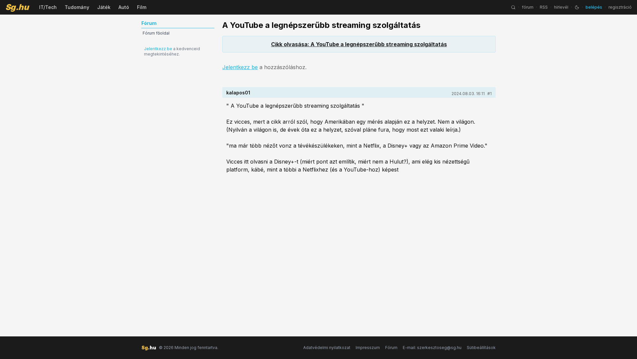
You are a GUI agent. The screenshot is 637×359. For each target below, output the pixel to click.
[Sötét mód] (577, 7)
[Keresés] (513, 7)
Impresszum (368, 347)
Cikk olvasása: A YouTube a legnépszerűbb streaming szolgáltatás (359, 44)
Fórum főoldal (156, 33)
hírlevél (561, 7)
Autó (123, 7)
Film (141, 7)
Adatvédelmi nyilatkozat (326, 347)
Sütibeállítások (481, 347)
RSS (544, 7)
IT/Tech (48, 7)
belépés (594, 7)
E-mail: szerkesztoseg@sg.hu (432, 347)
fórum (527, 7)
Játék (103, 7)
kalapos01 (238, 92)
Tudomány (77, 7)
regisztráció (620, 7)
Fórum (391, 347)
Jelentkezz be (158, 48)
